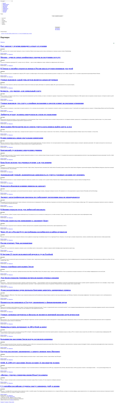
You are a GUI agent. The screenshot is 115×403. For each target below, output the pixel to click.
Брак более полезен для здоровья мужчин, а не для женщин (26, 162)
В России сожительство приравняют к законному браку (24, 221)
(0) (7, 76)
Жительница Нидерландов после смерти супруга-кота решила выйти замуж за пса (36, 127)
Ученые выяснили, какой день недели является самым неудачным (29, 80)
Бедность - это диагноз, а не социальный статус (20, 91)
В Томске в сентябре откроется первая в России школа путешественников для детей (36, 68)
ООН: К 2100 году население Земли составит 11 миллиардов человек (30, 363)
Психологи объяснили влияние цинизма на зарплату (23, 186)
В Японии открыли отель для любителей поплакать (22, 209)
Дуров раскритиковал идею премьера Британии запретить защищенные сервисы (35, 290)
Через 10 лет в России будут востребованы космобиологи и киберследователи (33, 232)
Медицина (5, 6)
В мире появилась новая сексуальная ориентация (21, 138)
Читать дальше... (3, 53)
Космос (4, 3)
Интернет (5, 10)
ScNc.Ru (12, 399)
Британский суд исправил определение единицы (21, 150)
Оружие (4, 11)
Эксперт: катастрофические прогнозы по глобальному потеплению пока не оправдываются (40, 197)
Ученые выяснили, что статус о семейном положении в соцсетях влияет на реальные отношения (42, 103)
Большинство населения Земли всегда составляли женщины (26, 339)
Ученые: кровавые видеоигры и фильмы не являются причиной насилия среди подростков (39, 314)
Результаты (57, 28)
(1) (7, 54)
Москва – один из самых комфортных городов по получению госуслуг (30, 57)
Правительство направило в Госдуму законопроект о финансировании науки (33, 302)
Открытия (5, 9)
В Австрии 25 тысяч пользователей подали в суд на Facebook (26, 254)
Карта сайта (11, 401)
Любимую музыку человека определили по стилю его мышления (28, 114)
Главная (2, 401)
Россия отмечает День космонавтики (16, 243)
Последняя (12, 396)
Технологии (5, 5)
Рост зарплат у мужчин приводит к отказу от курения (23, 46)
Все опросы (57, 29)
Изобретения (5, 8)
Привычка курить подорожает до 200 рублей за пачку (23, 327)
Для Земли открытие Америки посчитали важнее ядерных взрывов (29, 278)
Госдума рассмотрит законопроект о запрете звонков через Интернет (30, 351)
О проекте (6, 401)
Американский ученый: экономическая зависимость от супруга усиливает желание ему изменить (42, 175)
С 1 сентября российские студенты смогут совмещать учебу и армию (30, 386)
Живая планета (6, 4)
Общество (5, 7)
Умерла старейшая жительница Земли (17, 266)
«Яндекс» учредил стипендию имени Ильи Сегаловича (24, 375)
